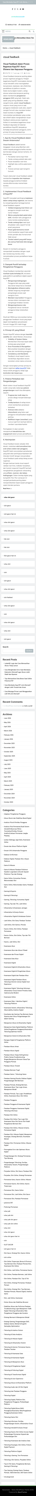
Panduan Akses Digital (11, 1051)
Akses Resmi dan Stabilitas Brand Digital (17, 818)
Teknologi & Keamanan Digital (14, 1358)
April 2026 (7, 727)
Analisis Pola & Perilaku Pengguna (15, 822)
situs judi (7, 1211)
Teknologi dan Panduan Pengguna (15, 1391)
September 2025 (9, 756)
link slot (7, 539)
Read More (6, 488)
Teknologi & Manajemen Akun (14, 1362)
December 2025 (9, 743)
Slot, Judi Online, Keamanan (13, 1298)
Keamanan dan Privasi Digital (14, 954)
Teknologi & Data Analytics (13, 1334)
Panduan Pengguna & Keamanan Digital (17, 1104)
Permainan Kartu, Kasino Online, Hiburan (17, 1180)
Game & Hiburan (9, 865)
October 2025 (8, 752)
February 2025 (8, 785)
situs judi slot (8, 1215)
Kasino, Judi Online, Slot (12, 942)
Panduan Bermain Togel (12, 1070)
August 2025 (8, 760)
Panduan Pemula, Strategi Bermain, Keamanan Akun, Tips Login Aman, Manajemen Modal (15, 1087)
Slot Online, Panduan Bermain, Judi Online (18, 1274)
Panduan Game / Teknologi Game (15, 1074)
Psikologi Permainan (11, 1207)
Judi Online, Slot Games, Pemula (15, 925)
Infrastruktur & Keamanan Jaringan (15, 908)
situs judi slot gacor (10, 1220)
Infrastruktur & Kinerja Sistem (14, 912)
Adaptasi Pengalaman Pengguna (15, 814)
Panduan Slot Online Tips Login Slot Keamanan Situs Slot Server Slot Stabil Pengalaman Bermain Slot (17, 1121)
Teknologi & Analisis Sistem (13, 1330)
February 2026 (8, 735)
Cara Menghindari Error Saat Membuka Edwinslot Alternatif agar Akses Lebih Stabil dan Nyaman (17, 672)
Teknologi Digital (9, 1395)
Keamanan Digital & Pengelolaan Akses (17, 971)
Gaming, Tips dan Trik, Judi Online (15, 904)
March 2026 (8, 731)
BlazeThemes (22, 1492)
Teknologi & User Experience (13, 1379)
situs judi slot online (11, 1224)
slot (5, 572)
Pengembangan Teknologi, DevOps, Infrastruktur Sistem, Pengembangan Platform (16, 1165)
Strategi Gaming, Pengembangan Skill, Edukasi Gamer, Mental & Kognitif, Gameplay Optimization (16, 1324)
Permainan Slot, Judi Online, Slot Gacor (17, 1194)
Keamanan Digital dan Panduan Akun (16, 975)
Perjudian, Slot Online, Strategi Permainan (18, 1175)
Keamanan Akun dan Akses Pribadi (15, 950)
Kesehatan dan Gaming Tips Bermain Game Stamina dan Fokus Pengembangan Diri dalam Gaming (18, 1016)
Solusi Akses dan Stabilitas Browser (16, 1302)
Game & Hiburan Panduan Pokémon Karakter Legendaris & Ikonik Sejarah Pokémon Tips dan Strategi (16, 872)
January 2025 (8, 789)
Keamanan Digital (10, 963)
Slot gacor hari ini (10, 556)
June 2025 (7, 768)
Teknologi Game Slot (11, 1417)
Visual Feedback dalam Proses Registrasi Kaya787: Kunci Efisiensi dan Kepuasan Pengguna (17, 67)
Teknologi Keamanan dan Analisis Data (17, 1441)
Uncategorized (9, 1477)
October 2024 (8, 802)
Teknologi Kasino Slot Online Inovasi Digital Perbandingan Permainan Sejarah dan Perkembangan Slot (18, 1434)
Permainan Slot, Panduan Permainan (16, 1199)
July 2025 (7, 764)
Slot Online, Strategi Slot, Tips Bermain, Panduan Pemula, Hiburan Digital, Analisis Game (18, 1291)
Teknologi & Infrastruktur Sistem (15, 1343)
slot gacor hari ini (10, 514)
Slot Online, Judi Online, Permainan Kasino (18, 1270)
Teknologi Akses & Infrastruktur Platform (17, 1383)
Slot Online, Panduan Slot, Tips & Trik (16, 1279)
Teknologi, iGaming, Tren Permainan (16, 1455)
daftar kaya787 (20, 368)
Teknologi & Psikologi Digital (13, 1370)
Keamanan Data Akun (11, 959)
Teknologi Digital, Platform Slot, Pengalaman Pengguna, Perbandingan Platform (16, 1402)
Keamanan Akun (9, 946)
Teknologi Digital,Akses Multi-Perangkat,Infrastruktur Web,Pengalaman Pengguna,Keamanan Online (17, 1410)
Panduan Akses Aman (11, 1046)
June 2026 (7, 718)
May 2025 (7, 773)
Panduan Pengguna (10, 1100)
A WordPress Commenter (13, 706)
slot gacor (7, 506)
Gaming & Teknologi (11, 895)
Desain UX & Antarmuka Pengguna (15, 850)
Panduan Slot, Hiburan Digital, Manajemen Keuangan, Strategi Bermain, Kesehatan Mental (18, 1136)
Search (5, 647)
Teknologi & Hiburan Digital (13, 1339)
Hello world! (28, 706)
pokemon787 (8, 1203)
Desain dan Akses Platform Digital (15, 846)
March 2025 (8, 781)
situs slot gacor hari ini (12, 1236)
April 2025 (7, 777)
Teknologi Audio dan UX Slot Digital (16, 1387)
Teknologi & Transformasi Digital (15, 1374)
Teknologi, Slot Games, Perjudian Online (17, 1460)
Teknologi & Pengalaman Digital (14, 1366)
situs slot (7, 564)
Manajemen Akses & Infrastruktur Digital (17, 1023)
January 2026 (8, 739)
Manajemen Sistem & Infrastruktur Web (17, 1036)
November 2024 (9, 798)
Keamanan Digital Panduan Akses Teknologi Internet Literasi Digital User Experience (17, 982)
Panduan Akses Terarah (12, 1066)
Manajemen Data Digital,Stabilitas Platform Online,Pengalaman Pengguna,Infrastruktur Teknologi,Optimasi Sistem (18, 1029)
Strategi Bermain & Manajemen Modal (16, 1317)
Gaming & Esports (10, 891)
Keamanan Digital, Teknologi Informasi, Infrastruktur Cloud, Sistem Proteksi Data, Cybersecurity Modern (18, 990)
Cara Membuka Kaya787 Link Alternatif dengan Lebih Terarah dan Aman (16, 2)
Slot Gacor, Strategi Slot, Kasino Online (17, 1253)
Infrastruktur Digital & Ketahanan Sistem (17, 916)
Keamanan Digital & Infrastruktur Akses (17, 967)
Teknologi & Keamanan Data (13, 1354)
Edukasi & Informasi (11, 855)
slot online (7, 1257)
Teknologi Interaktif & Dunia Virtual (15, 1428)
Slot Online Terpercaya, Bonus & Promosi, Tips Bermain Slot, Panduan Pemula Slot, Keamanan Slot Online (18, 1264)
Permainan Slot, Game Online (14, 1190)
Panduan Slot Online (11, 1115)
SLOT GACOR (8, 1245)
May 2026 (7, 722)
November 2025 (9, 747)
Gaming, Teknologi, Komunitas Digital (16, 900)
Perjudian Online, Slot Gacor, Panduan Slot (18, 1171)
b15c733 (7, 73)
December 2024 (9, 794)
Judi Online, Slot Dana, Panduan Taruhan (17, 921)
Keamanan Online (10, 997)
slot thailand (8, 597)
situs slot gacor (9, 522)
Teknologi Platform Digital (13, 1451)
